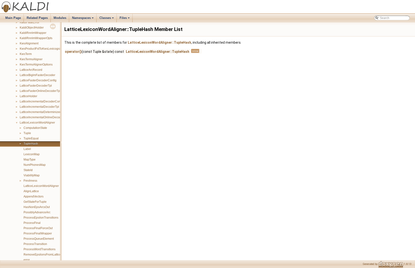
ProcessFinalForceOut (38, 228)
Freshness (30, 180)
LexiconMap (32, 154)
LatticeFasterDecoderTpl (36, 85)
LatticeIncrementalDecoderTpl (39, 106)
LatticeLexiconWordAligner (37, 122)
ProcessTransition (35, 244)
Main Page (13, 18)
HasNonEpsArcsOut (37, 207)
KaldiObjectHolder (32, 27)
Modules (60, 18)
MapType (30, 159)
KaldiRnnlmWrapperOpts (36, 38)
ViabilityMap (32, 175)
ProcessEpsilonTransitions (41, 217)
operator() (73, 52)
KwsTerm (26, 54)
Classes (107, 19)
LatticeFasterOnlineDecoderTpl (40, 91)
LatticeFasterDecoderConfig (38, 80)
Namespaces (83, 19)
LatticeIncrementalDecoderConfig (42, 101)
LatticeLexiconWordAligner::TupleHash (159, 42)
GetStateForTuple (35, 201)
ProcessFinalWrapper (38, 233)
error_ (27, 260)
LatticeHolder (28, 96)
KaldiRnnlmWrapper (33, 33)
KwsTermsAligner (31, 59)
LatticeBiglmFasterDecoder (37, 75)
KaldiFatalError (29, 22)
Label (27, 149)
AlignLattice (31, 191)
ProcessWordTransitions (39, 249)
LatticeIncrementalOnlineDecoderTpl (44, 117)
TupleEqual (31, 138)
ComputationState (35, 128)
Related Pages (37, 18)
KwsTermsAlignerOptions (36, 64)
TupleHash (31, 143)
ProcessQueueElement (39, 238)
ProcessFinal (32, 223)
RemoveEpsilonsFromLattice (42, 254)
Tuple (27, 133)
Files (125, 19)
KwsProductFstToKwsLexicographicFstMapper (50, 48)
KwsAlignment (29, 43)
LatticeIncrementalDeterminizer (40, 112)
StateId (28, 170)
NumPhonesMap (35, 165)
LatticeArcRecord (31, 69)
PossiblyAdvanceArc (37, 212)
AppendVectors (33, 196)
